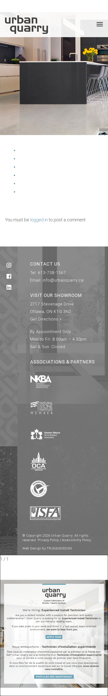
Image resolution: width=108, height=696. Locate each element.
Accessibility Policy (76, 540)
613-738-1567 (52, 272)
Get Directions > (46, 319)
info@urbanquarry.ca (63, 280)
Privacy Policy (48, 540)
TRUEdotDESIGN (59, 548)
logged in (39, 219)
